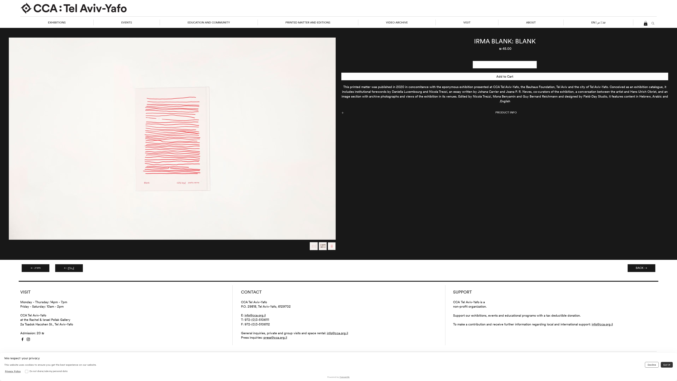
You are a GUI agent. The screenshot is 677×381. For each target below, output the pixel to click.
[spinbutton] (505, 64)
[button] (598, 22)
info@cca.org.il (255, 315)
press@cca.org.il (275, 337)
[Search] (653, 23)
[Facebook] (22, 339)
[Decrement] (533, 64)
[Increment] (476, 64)
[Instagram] (28, 339)
